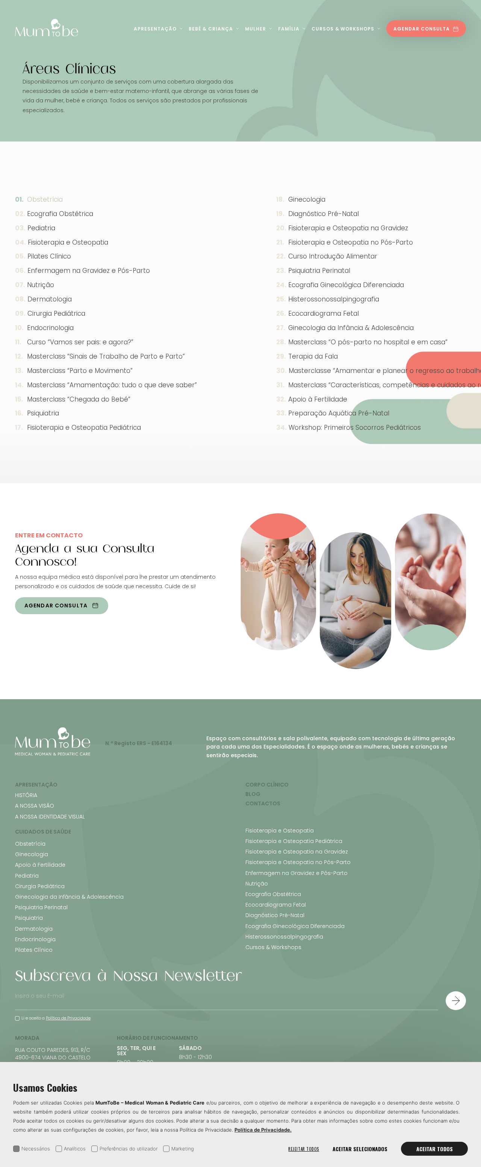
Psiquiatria (43, 413)
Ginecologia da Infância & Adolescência (69, 896)
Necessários (35, 1149)
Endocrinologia (50, 327)
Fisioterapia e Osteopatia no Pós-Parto (298, 862)
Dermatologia (49, 299)
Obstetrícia (45, 199)
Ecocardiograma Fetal (275, 904)
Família (288, 29)
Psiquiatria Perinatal (41, 907)
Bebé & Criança (211, 29)
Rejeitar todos (303, 1149)
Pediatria (41, 228)
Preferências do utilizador (128, 1149)
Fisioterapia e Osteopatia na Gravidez (296, 851)
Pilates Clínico (49, 256)
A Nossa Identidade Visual (50, 816)
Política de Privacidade (68, 1018)
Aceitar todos (434, 1149)
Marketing (182, 1149)
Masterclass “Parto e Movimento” (80, 370)
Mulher (255, 29)
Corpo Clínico (267, 784)
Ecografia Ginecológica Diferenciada (295, 926)
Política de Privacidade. (263, 1130)
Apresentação (155, 29)
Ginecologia (31, 854)
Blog (252, 794)
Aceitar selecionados (360, 1149)
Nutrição (40, 284)
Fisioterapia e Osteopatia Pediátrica (84, 427)
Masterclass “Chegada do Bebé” (78, 399)
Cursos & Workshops (343, 29)
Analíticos (75, 1149)
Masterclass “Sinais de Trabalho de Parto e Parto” (106, 356)
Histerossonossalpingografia (284, 936)
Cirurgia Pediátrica (56, 313)
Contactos (262, 803)
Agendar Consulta (421, 29)
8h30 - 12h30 (195, 1057)
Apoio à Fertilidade (40, 864)
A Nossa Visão (34, 805)
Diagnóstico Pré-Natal (274, 915)
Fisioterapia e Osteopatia (68, 242)
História (26, 795)
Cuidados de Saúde (43, 831)
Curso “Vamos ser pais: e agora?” (80, 342)
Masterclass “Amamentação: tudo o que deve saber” (112, 385)
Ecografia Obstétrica (60, 213)
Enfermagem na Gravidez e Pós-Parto (88, 270)
